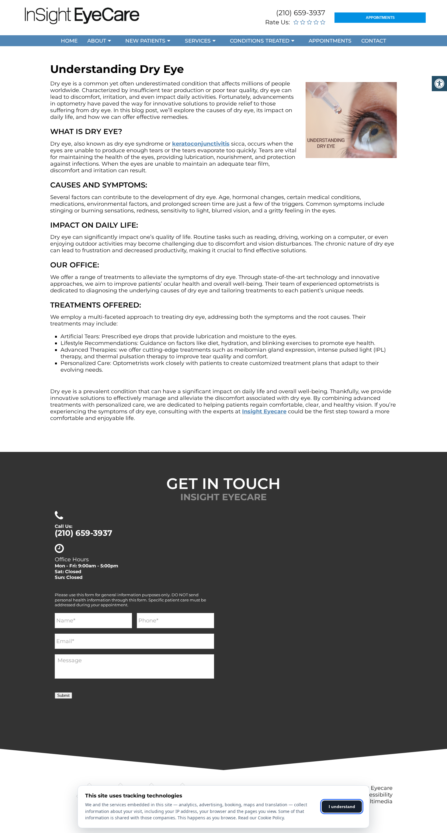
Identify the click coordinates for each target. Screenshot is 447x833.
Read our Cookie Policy (261, 818)
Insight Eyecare (264, 411)
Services (198, 41)
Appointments (380, 17)
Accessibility (376, 794)
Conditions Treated (259, 41)
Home (69, 41)
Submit (63, 695)
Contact (373, 41)
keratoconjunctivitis (201, 143)
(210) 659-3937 (300, 12)
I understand (342, 806)
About (96, 41)
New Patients (145, 41)
